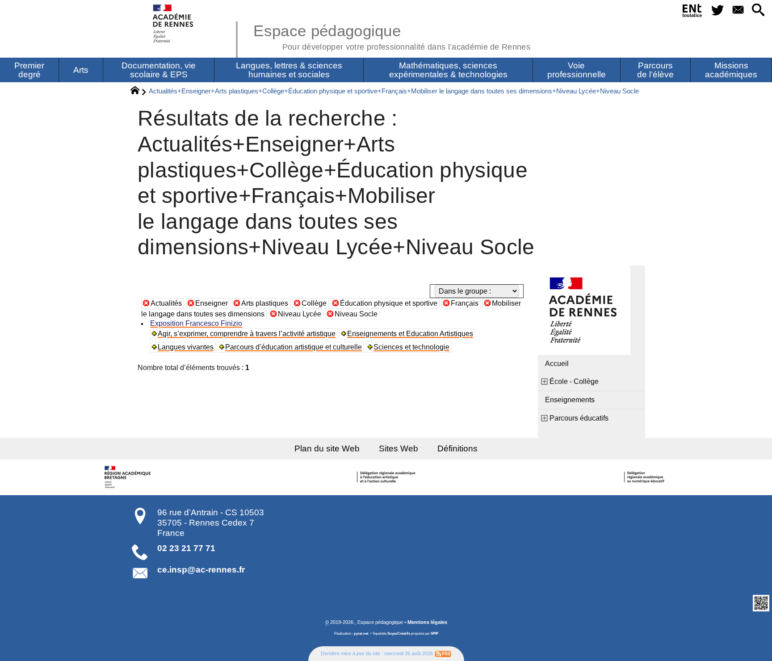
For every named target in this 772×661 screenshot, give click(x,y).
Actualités (166, 303)
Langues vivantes (186, 347)
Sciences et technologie (411, 347)
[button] (758, 10)
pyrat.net (361, 634)
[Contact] (738, 10)
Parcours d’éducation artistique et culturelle (293, 347)
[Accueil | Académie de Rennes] (129, 477)
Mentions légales (427, 622)
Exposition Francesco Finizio (196, 323)
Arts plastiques (264, 303)
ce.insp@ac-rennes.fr (201, 569)
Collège (314, 303)
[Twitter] (718, 10)
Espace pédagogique (391, 36)
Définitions (457, 448)
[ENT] (693, 12)
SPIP (434, 634)
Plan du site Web (327, 448)
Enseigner (211, 303)
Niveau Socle (356, 314)
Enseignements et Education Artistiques (410, 333)
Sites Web (398, 448)
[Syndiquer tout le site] (443, 653)
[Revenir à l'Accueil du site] (138, 92)
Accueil (557, 363)
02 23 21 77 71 (186, 548)
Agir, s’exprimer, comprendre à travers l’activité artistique (247, 333)
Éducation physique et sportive (388, 303)
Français (464, 303)
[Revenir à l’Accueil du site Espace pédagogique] (173, 23)
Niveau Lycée (299, 314)
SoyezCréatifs (398, 634)
